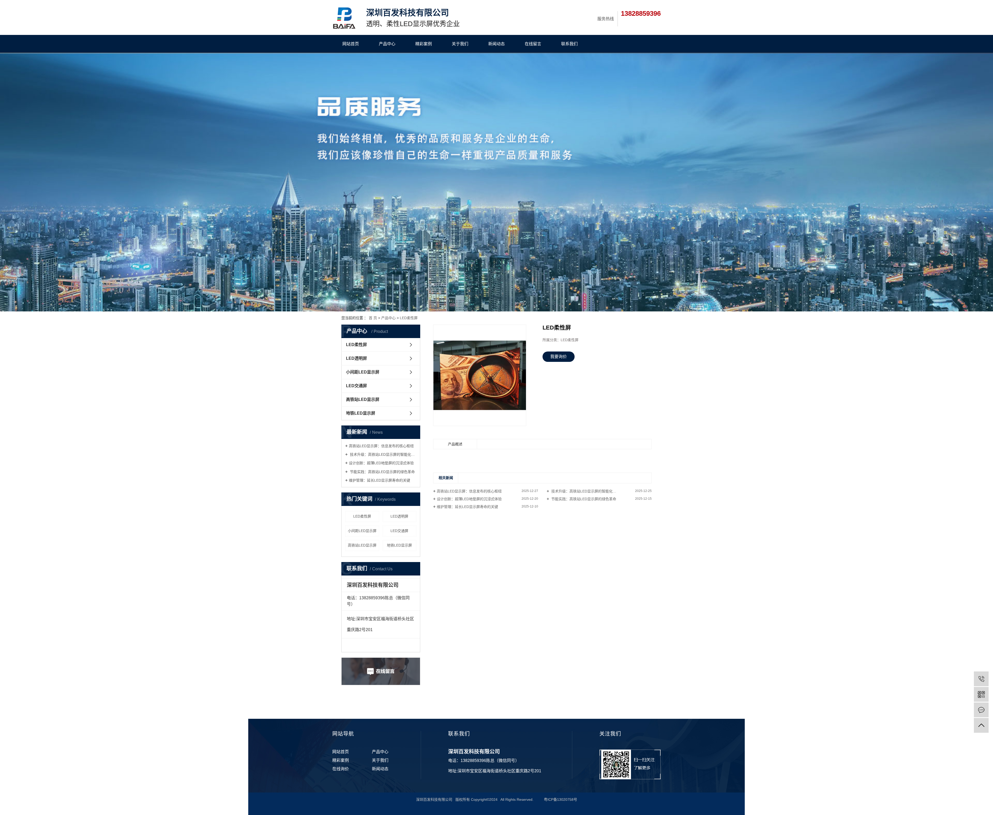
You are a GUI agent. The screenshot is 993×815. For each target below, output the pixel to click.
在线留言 (533, 44)
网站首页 (350, 44)
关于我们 (460, 44)
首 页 (373, 318)
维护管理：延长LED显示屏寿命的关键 (379, 480)
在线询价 (340, 769)
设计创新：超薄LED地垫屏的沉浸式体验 (381, 463)
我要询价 (558, 356)
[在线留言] (981, 709)
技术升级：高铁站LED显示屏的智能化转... (584, 491)
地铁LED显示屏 (360, 413)
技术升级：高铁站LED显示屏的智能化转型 (382, 454)
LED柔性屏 (409, 318)
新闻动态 (496, 44)
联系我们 (569, 44)
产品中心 (387, 44)
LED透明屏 (356, 358)
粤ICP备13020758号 (560, 799)
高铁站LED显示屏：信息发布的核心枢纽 (381, 446)
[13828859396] (981, 678)
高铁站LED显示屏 (362, 399)
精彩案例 (423, 44)
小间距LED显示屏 (362, 372)
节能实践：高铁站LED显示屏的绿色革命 (382, 472)
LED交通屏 (356, 386)
